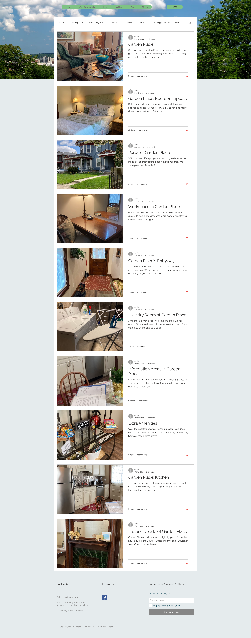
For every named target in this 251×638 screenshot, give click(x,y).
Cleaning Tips (76, 22)
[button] (190, 23)
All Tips (60, 22)
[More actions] (188, 37)
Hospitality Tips (96, 22)
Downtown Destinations (137, 22)
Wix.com (108, 627)
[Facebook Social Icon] (104, 597)
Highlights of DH (162, 22)
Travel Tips (115, 22)
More (177, 22)
